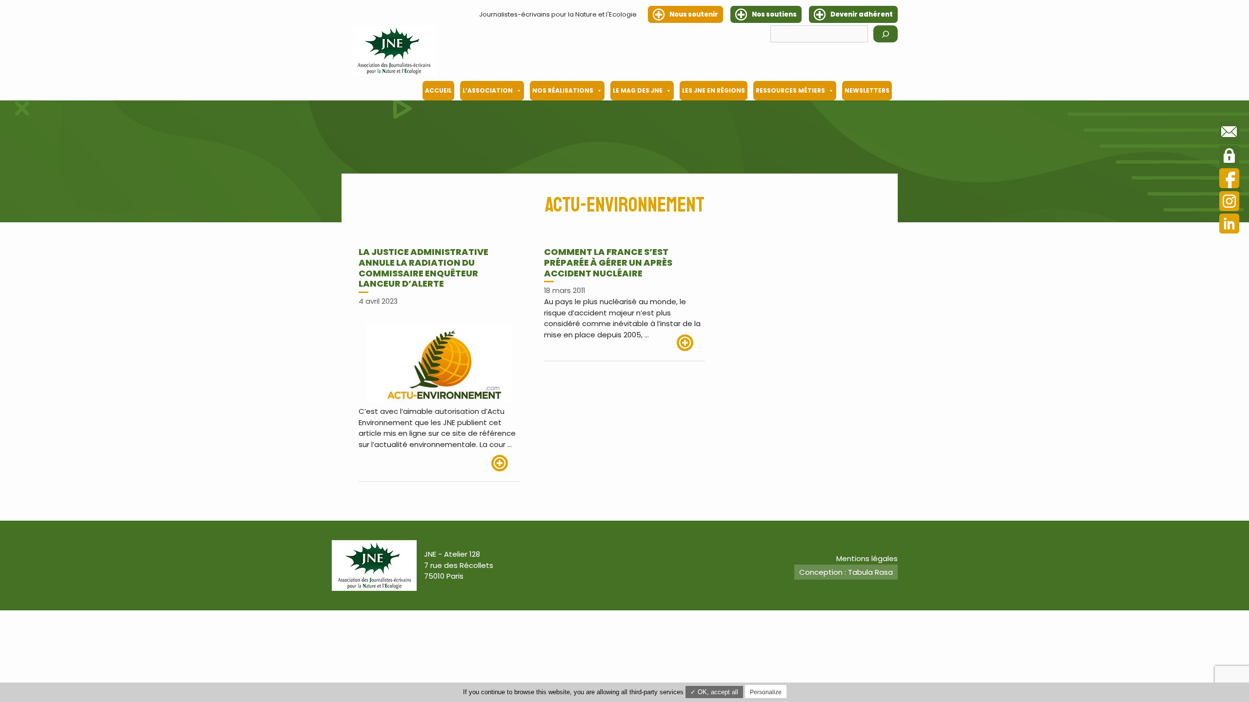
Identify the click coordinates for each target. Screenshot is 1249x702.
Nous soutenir (693, 14)
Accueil (438, 90)
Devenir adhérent (861, 14)
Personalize (766, 692)
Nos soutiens (774, 14)
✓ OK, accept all (714, 692)
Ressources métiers (790, 90)
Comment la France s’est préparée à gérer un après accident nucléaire (608, 262)
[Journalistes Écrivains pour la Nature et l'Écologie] (393, 50)
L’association (488, 90)
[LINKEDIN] (1229, 225)
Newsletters (867, 90)
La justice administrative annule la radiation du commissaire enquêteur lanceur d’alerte (423, 268)
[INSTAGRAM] (1229, 202)
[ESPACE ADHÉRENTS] (1229, 157)
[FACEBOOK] (1229, 179)
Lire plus (505, 463)
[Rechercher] (885, 33)
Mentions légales (867, 558)
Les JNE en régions (713, 90)
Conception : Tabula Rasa (846, 572)
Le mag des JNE (638, 90)
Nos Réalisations (562, 90)
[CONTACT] (1229, 133)
